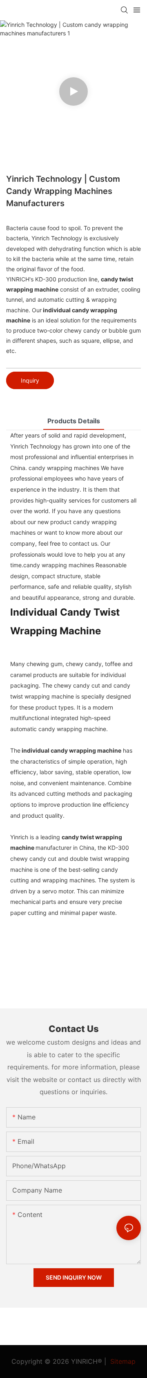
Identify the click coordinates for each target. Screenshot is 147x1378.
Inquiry (30, 380)
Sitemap (122, 1361)
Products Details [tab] (73, 421)
